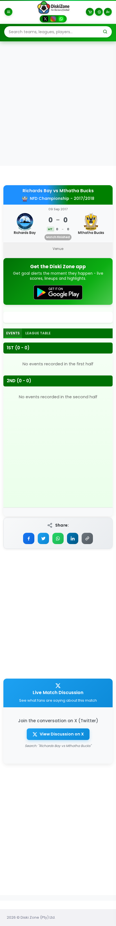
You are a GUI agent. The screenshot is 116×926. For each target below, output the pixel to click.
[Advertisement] (58, 103)
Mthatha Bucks (76, 191)
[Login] (99, 12)
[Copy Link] (87, 538)
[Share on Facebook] (28, 538)
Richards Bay (37, 191)
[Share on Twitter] (43, 538)
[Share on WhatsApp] (58, 538)
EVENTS (13, 333)
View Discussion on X (62, 734)
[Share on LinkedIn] (72, 538)
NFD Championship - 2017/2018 (62, 198)
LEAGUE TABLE (38, 333)
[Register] (108, 12)
